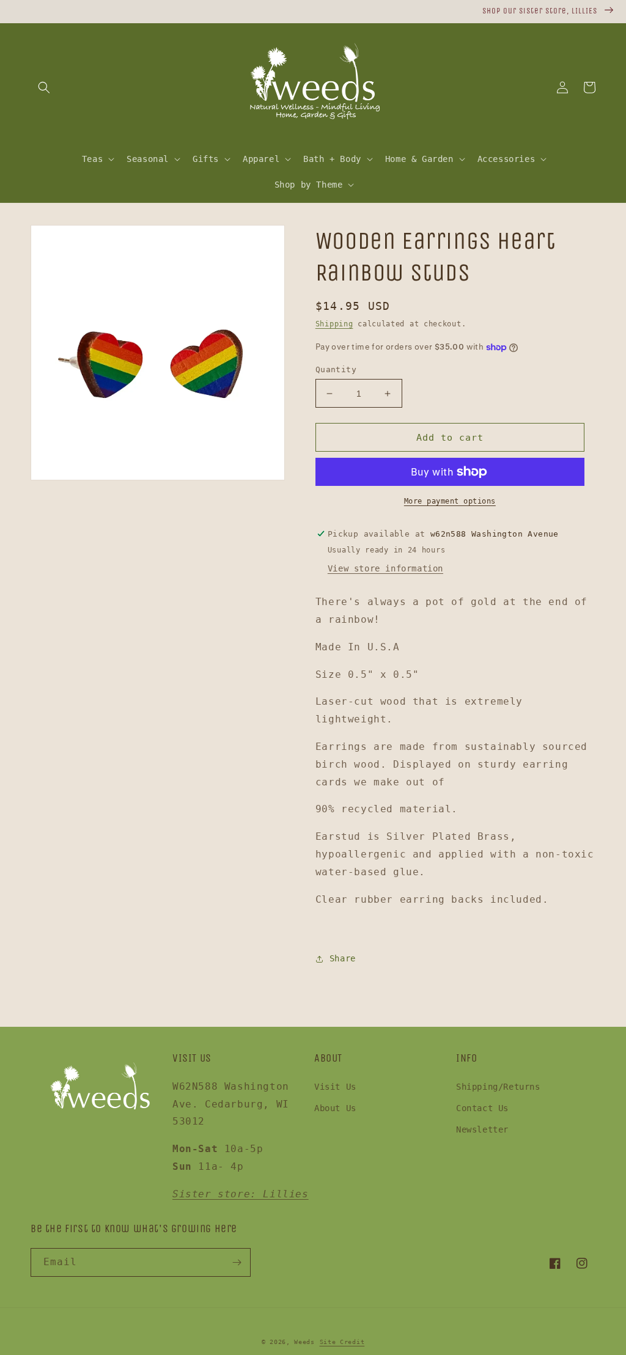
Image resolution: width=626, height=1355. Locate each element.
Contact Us (482, 1108)
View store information (385, 568)
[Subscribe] (236, 1262)
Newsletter (482, 1129)
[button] (44, 87)
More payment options (450, 501)
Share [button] (343, 958)
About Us (335, 1108)
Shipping (334, 324)
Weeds (304, 1341)
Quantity (335, 369)
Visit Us (335, 1087)
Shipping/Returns (498, 1087)
